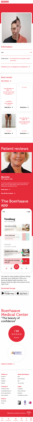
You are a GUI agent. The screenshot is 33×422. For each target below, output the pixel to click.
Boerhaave (5, 2)
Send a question (4, 395)
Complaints (20, 388)
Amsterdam (3, 400)
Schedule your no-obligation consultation (14, 67)
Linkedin (3, 383)
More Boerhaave (21, 378)
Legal (19, 386)
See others (5, 81)
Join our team (21, 383)
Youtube (3, 378)
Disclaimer (20, 393)
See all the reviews (7, 193)
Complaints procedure (23, 395)
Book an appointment (6, 393)
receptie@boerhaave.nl (6, 390)
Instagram (3, 380)
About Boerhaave (23, 374)
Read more (4, 189)
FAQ (18, 380)
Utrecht (2, 403)
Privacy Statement (21, 390)
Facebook (3, 376)
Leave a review (6, 364)
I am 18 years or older (9, 89)
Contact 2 (4, 386)
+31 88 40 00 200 (5, 388)
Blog (19, 376)
